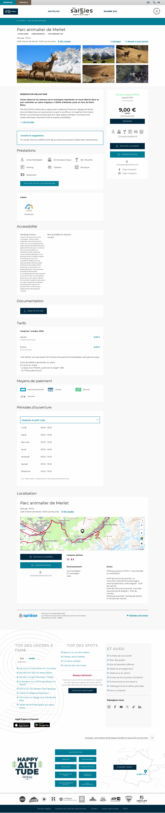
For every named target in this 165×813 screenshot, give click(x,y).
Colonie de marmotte (74, 665)
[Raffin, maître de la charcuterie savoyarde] (103, 799)
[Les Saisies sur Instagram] (109, 708)
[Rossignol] (128, 799)
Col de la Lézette (72, 661)
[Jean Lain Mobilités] (141, 799)
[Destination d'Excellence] (44, 799)
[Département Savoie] (53, 799)
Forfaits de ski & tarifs (120, 656)
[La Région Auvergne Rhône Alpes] (68, 799)
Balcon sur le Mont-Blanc (76, 652)
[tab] (57, 420)
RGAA (125, 809)
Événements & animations (123, 681)
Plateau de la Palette (74, 656)
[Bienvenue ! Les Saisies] (27, 768)
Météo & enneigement (121, 669)
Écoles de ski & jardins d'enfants (126, 677)
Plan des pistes (117, 660)
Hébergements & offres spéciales (126, 686)
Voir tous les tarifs (127, 116)
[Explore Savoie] (22, 799)
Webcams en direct (119, 673)
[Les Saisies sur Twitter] (127, 708)
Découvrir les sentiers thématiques (37, 688)
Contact (94, 809)
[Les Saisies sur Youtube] (121, 708)
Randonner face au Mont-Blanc (35, 672)
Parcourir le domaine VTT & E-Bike (37, 668)
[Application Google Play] (42, 725)
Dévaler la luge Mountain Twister (36, 677)
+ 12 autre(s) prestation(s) (127, 136)
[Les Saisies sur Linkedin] (139, 708)
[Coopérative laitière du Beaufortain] (93, 799)
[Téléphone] (153, 2)
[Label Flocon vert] (82, 799)
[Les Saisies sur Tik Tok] (133, 708)
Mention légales (44, 809)
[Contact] (146, 2)
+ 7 (132, 74)
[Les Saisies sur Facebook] (115, 708)
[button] (159, 2)
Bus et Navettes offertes (121, 664)
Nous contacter (117, 690)
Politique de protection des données (70, 809)
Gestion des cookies (110, 809)
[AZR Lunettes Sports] (115, 799)
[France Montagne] (33, 799)
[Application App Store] (21, 725)
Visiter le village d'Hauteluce (34, 693)
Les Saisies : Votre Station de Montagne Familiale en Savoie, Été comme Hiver (116, 738)
